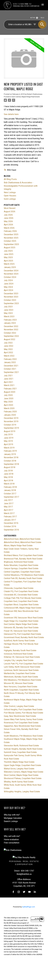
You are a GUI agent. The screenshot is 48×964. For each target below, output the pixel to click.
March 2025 (9, 264)
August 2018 (9, 467)
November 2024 (11, 274)
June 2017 (8, 503)
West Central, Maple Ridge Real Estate (21, 775)
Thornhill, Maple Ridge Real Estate (19, 762)
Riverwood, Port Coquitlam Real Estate (21, 722)
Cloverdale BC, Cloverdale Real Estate (21, 594)
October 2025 (10, 241)
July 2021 (8, 375)
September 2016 (11, 530)
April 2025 (8, 261)
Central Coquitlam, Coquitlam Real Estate (22, 572)
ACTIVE (32, 18)
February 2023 (10, 320)
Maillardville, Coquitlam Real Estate (19, 673)
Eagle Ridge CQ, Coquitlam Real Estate (21, 621)
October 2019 (10, 425)
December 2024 (11, 270)
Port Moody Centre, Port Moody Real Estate (23, 713)
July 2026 (8, 215)
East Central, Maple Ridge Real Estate (26, 97)
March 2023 (9, 316)
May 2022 (8, 349)
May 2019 (8, 441)
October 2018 (10, 461)
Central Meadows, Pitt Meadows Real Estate (24, 575)
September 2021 (11, 372)
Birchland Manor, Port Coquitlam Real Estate (23, 555)
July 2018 (8, 470)
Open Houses (10, 195)
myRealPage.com (28, 907)
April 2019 (8, 444)
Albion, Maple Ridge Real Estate (18, 545)
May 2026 (8, 221)
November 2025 (11, 238)
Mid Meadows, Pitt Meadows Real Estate (22, 680)
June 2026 (8, 218)
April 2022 (8, 352)
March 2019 (9, 448)
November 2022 (11, 329)
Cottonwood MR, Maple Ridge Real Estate (22, 608)
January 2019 (10, 454)
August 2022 (9, 339)
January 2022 (10, 362)
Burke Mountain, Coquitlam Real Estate (21, 565)
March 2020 (9, 408)
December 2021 (11, 365)
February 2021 (10, 388)
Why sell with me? (12, 836)
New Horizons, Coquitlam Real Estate (20, 686)
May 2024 (8, 287)
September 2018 (11, 464)
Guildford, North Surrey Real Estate (19, 640)
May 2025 (8, 257)
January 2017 (10, 520)
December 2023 (11, 293)
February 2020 (10, 411)
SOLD (42, 18)
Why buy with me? (12, 815)
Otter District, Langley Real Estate (19, 706)
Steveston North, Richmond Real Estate (21, 745)
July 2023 (8, 306)
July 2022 (8, 343)
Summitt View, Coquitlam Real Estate (20, 752)
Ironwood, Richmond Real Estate (18, 654)
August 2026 (9, 211)
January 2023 (10, 323)
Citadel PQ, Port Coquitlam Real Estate (21, 591)
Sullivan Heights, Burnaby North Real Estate (23, 749)
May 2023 (8, 313)
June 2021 (8, 379)
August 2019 (9, 431)
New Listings (10, 192)
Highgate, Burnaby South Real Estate (20, 650)
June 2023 (8, 310)
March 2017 (9, 513)
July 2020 (8, 395)
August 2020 (9, 392)
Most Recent (9, 208)
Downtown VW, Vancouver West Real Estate (23, 617)
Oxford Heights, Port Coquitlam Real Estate (23, 709)
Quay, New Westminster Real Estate (20, 716)
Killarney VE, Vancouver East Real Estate (22, 657)
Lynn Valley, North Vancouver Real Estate (22, 667)
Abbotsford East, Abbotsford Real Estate (22, 539)
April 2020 (8, 405)
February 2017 (10, 516)
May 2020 (8, 401)
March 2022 (9, 356)
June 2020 (8, 398)
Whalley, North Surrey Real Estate (19, 781)
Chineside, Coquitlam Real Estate (18, 588)
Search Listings (11, 821)
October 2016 (10, 526)
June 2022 (8, 346)
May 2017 (8, 506)
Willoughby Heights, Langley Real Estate (22, 791)
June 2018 (8, 474)
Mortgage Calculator (13, 818)
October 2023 (10, 300)
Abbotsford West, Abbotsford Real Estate (22, 542)
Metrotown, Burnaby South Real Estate (21, 677)
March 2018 (9, 484)
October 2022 (10, 333)
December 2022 (11, 326)
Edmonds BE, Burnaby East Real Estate (21, 627)
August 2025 (9, 247)
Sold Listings (10, 199)
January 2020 (10, 415)
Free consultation (11, 842)
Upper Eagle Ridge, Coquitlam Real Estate (22, 765)
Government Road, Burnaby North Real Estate (24, 637)
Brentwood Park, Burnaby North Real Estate (23, 558)
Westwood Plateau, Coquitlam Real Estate (22, 778)
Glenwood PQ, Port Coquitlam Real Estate (22, 634)
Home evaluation (11, 839)
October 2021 (10, 369)
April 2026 (8, 224)
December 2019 (11, 418)
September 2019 (11, 428)
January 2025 (10, 267)
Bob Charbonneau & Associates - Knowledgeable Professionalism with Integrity (21, 185)
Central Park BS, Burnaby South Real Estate (23, 578)
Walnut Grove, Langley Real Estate (19, 768)
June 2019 (8, 438)
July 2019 (8, 434)
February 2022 (10, 359)
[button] (13, 892)
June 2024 (8, 283)
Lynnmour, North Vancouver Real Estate (21, 670)
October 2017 (10, 493)
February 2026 (10, 231)
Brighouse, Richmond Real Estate (18, 562)
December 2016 (11, 523)
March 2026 (9, 228)
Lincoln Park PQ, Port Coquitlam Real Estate (23, 663)
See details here (11, 114)
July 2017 (8, 500)
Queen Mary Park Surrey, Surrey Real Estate (23, 719)
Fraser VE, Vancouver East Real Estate (21, 631)
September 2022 (11, 336)
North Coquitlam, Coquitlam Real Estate (21, 690)
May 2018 (8, 477)
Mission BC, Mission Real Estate (18, 683)
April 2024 (8, 290)
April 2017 (8, 510)
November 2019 (11, 421)
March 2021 (9, 385)
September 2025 (11, 244)
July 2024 (8, 280)
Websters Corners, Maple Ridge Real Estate (23, 772)
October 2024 (10, 277)
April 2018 (8, 480)
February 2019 (10, 451)
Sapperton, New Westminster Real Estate (22, 726)
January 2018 (10, 490)
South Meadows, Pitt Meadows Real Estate (23, 736)
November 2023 (11, 297)
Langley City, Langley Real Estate (18, 660)
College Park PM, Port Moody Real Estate (22, 598)
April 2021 (8, 382)
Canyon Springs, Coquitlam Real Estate (21, 568)
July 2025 (8, 251)
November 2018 (11, 457)
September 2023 (11, 303)
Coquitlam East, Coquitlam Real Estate (21, 601)
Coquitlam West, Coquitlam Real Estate (21, 604)
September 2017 (11, 497)
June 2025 (8, 254)
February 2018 (10, 487)
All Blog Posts (10, 179)
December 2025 (11, 234)
